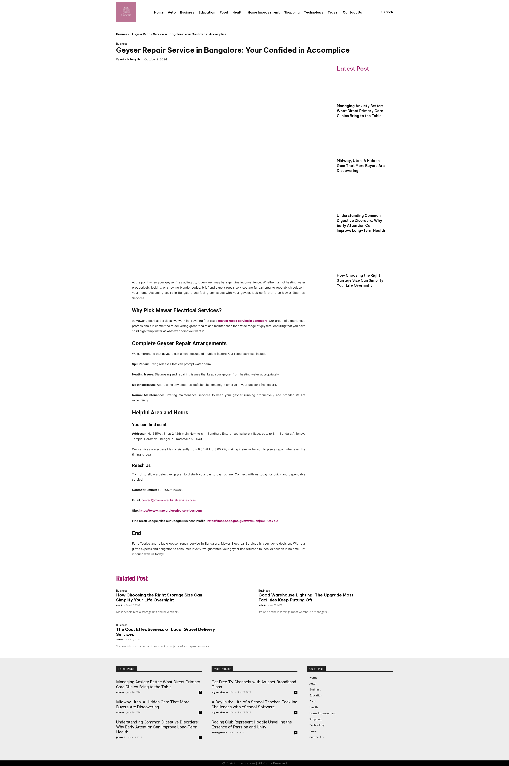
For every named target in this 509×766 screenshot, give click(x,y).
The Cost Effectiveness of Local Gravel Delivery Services (165, 632)
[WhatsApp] (203, 59)
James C (120, 737)
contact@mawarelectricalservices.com (169, 500)
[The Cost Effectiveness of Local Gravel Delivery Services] (234, 629)
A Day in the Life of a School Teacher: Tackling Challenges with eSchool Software (254, 704)
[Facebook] (176, 59)
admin (119, 605)
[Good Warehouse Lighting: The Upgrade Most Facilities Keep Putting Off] (376, 595)
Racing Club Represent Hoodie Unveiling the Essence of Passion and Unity (252, 724)
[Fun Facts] (126, 12)
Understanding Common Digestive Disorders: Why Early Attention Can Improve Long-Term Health (361, 223)
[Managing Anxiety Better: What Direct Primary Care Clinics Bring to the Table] (362, 88)
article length (130, 59)
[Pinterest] (194, 59)
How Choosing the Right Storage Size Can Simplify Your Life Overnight (360, 280)
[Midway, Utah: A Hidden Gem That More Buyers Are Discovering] (362, 143)
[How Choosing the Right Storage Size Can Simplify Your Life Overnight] (362, 257)
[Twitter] (185, 59)
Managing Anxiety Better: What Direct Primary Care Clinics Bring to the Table (360, 111)
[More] (213, 59)
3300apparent (219, 732)
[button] (383, 12)
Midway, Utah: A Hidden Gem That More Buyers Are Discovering (361, 165)
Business (122, 34)
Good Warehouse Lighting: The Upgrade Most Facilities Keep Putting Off (305, 597)
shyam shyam (220, 692)
